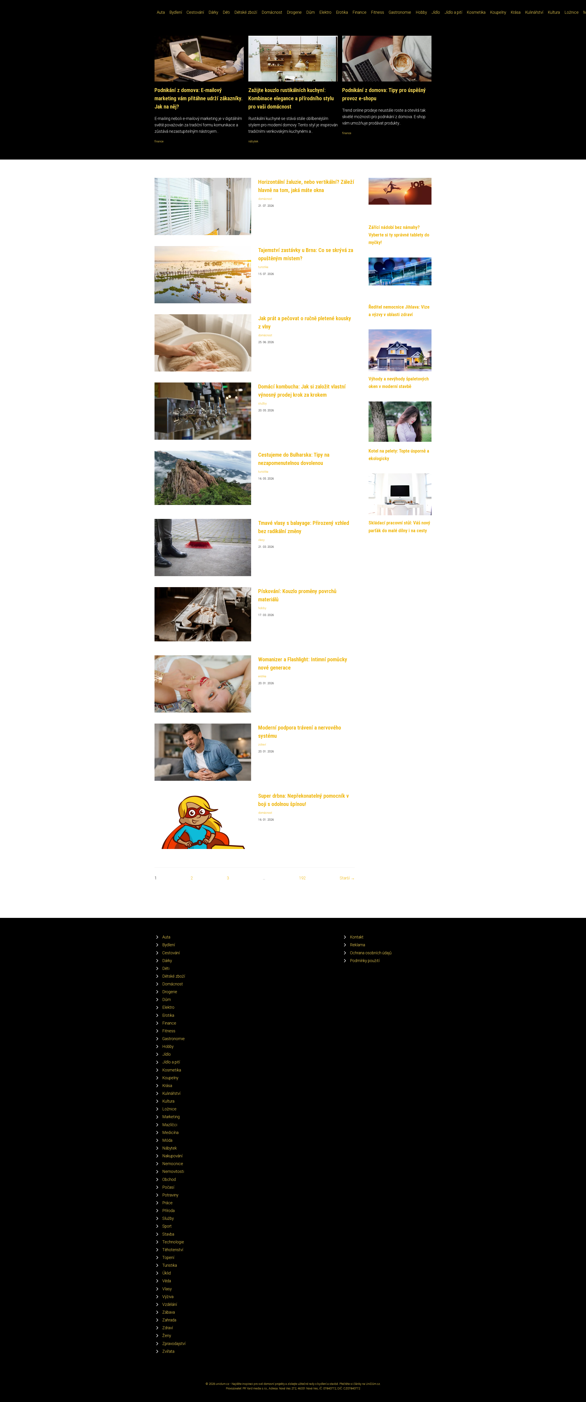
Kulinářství (534, 12)
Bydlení (175, 12)
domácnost (265, 199)
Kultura (554, 12)
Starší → (347, 878)
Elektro (325, 12)
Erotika (342, 12)
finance (159, 141)
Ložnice (571, 12)
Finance (359, 12)
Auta (161, 12)
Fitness (377, 12)
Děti (226, 12)
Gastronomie (400, 12)
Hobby (421, 12)
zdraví (262, 744)
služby (262, 403)
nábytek (253, 141)
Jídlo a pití (453, 12)
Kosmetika (476, 12)
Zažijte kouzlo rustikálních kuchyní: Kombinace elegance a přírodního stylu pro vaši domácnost (291, 98)
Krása (516, 12)
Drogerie (294, 12)
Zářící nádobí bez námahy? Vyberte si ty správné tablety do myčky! (399, 235)
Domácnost (272, 12)
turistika (263, 267)
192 (302, 878)
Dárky (213, 12)
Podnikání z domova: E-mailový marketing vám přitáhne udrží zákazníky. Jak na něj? (199, 98)
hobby (262, 608)
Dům (310, 12)
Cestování (195, 12)
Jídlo (435, 12)
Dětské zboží (245, 12)
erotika (262, 676)
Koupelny (498, 12)
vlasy (261, 540)
